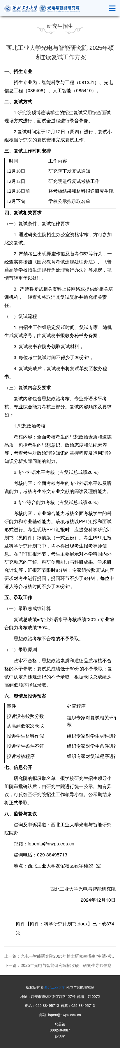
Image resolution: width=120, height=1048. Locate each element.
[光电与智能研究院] (42, 8)
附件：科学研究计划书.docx (59, 923)
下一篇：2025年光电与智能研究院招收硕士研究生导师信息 (58, 965)
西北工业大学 (54, 987)
